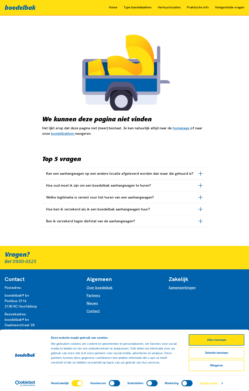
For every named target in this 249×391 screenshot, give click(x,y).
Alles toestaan (216, 339)
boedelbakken (63, 133)
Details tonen (209, 383)
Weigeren (216, 365)
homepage (181, 128)
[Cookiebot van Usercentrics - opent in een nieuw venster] (25, 383)
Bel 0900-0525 (20, 261)
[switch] (114, 383)
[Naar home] (20, 7)
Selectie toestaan (216, 352)
